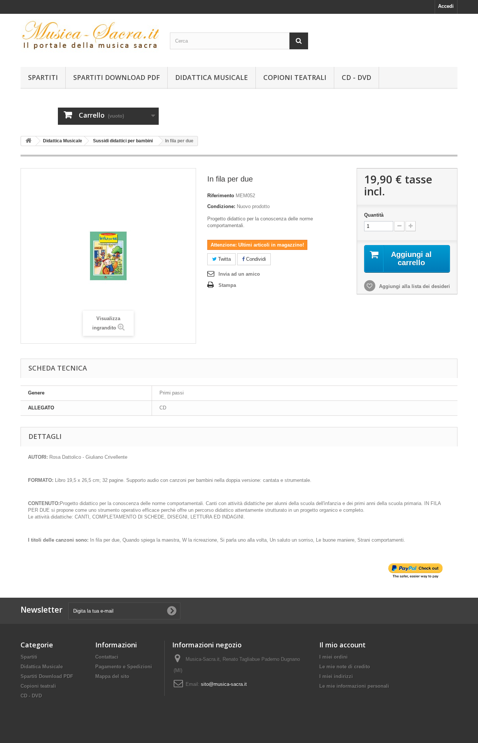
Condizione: (221, 206)
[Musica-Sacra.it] (90, 38)
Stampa (227, 285)
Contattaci (106, 657)
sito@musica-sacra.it (224, 684)
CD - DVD (356, 77)
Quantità (374, 215)
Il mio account (342, 644)
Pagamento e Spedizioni (123, 666)
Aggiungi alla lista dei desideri (414, 286)
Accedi (446, 6)
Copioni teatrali (294, 77)
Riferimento (220, 195)
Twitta (224, 259)
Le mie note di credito (344, 666)
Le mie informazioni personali (354, 686)
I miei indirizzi (336, 676)
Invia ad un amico (239, 274)
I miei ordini (333, 657)
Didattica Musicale (211, 77)
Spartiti (43, 77)
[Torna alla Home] (28, 141)
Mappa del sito (112, 676)
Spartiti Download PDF (116, 77)
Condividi (255, 259)
